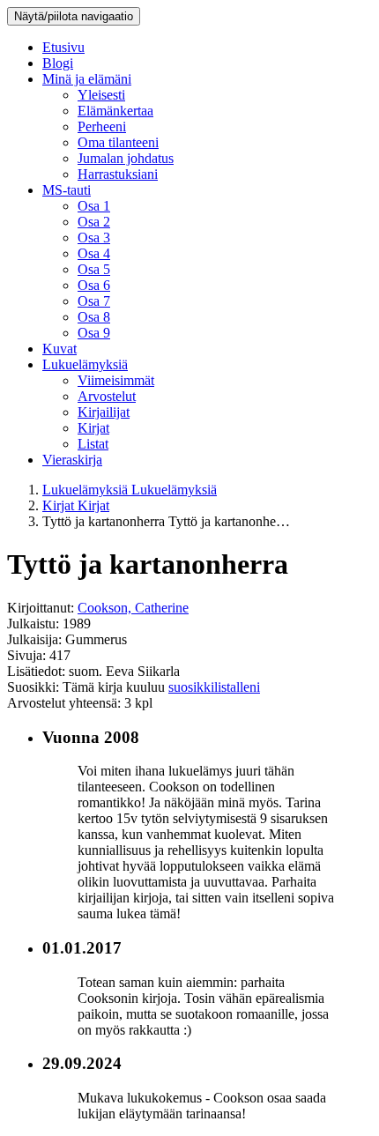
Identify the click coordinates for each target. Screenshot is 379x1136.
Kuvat (59, 348)
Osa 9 (94, 332)
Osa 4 (94, 253)
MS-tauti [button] (66, 189)
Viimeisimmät (116, 380)
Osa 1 (94, 205)
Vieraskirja (72, 459)
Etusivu (63, 47)
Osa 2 (94, 221)
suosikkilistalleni (214, 686)
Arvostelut (107, 396)
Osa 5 (94, 269)
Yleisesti (101, 94)
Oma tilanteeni (118, 142)
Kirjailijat (104, 412)
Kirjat (93, 427)
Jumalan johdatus (126, 158)
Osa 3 (94, 237)
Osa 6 (94, 285)
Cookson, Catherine (133, 607)
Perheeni (102, 126)
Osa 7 (94, 300)
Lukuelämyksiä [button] (85, 364)
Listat (93, 443)
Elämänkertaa (115, 110)
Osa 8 (94, 316)
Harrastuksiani (118, 174)
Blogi (57, 63)
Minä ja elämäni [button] (86, 78)
